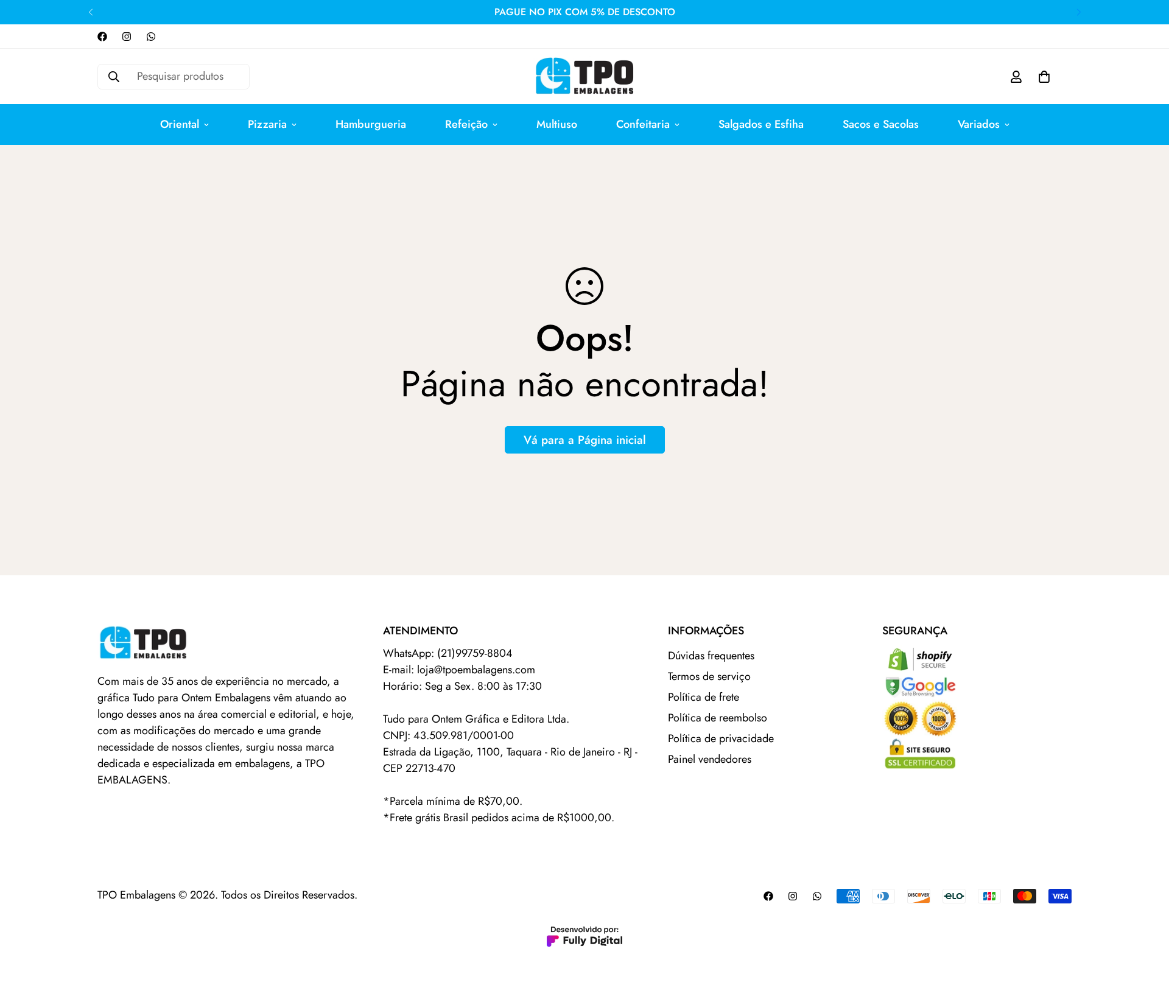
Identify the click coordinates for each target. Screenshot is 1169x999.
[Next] (1078, 12)
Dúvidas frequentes (711, 656)
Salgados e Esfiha (761, 124)
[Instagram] (127, 36)
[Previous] (90, 12)
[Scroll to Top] (1145, 933)
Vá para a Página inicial (585, 440)
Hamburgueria (370, 124)
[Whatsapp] (151, 36)
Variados (979, 124)
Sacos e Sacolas (881, 124)
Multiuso (556, 124)
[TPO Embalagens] (584, 76)
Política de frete (703, 697)
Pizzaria (267, 124)
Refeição (466, 124)
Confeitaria (643, 124)
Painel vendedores (709, 759)
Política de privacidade (721, 738)
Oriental (179, 124)
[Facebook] (102, 36)
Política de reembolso (717, 718)
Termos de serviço (709, 676)
